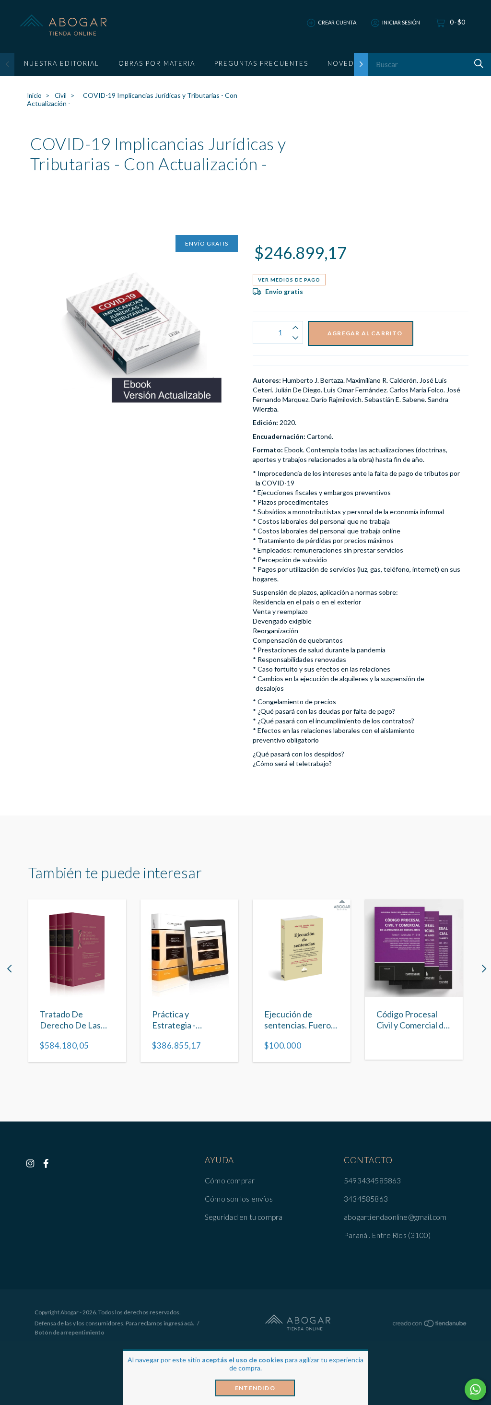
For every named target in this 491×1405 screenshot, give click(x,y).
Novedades (350, 63)
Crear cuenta (337, 22)
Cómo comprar (230, 1180)
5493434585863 (372, 1180)
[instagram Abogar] (30, 1163)
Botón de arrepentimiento (70, 1332)
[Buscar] (477, 63)
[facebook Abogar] (46, 1163)
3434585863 (366, 1198)
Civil (61, 95)
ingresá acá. (179, 1323)
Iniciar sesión (401, 22)
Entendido (255, 1388)
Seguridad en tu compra (243, 1217)
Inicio (34, 95)
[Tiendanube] (430, 1325)
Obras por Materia (156, 63)
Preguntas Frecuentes (261, 63)
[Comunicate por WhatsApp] (475, 1389)
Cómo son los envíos (239, 1198)
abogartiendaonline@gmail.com (395, 1217)
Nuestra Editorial (61, 63)
